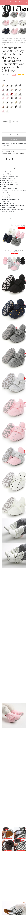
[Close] (26, 2)
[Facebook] (6, 159)
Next (23, 23)
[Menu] (2, 7)
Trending (21, 153)
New (17, 153)
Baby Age (4, 117)
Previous (4, 23)
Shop (7, 38)
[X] (9, 159)
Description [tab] (14, 168)
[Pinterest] (12, 159)
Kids (11, 38)
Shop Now (14, 3)
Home (3, 38)
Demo (9, 153)
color (3, 80)
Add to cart (14, 139)
